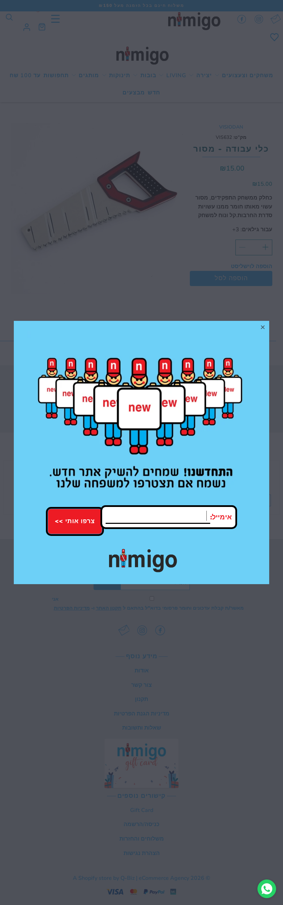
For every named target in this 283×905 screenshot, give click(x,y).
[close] (263, 327)
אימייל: (221, 517)
